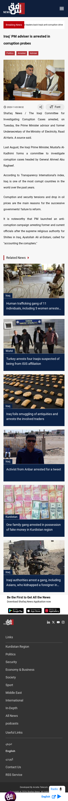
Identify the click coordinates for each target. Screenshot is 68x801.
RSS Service (14, 775)
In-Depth (11, 708)
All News (12, 716)
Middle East (14, 692)
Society (11, 677)
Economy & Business (20, 669)
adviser (33, 53)
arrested (22, 53)
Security (11, 662)
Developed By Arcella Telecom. (34, 787)
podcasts (12, 723)
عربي (9, 744)
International (14, 700)
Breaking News (14, 24)
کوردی (9, 759)
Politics (9, 53)
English (10, 751)
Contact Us (13, 767)
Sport (9, 685)
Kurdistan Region (17, 646)
